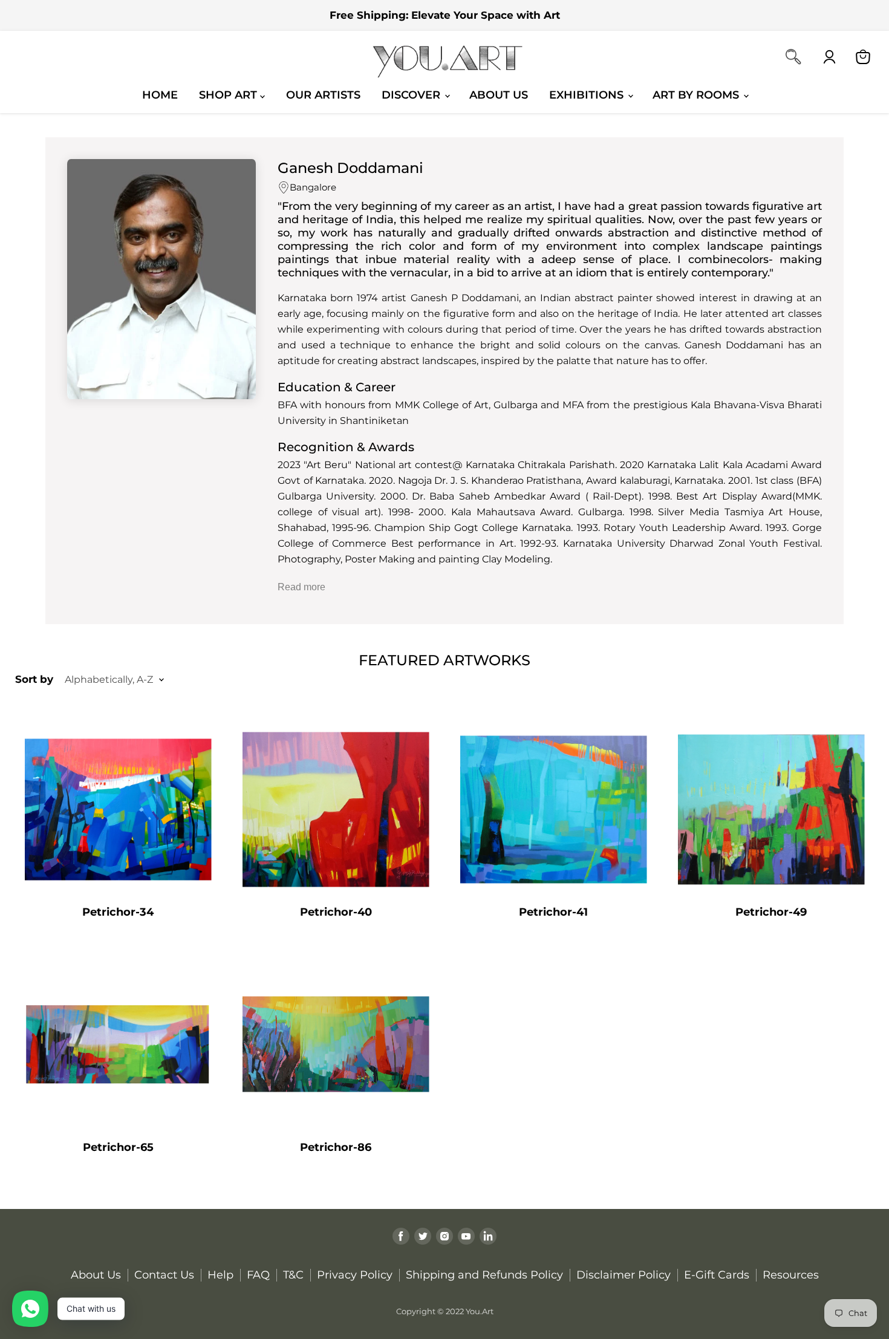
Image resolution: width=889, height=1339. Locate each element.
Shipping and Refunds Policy (484, 1275)
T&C (293, 1275)
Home (160, 94)
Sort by (34, 679)
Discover (412, 94)
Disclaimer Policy (623, 1275)
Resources (791, 1275)
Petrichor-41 (553, 912)
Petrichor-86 (335, 1147)
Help (220, 1275)
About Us (498, 94)
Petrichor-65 (118, 1147)
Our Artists (323, 94)
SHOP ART (229, 94)
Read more (301, 587)
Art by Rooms (697, 94)
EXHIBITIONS (588, 94)
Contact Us (164, 1275)
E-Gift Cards (716, 1275)
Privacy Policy (354, 1275)
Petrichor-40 (336, 912)
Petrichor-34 (118, 912)
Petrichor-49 (771, 912)
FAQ (258, 1275)
